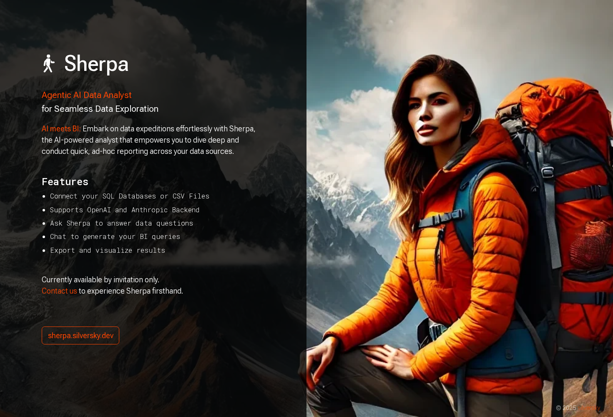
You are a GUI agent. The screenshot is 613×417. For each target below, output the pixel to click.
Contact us (59, 290)
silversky (589, 408)
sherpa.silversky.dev (80, 335)
